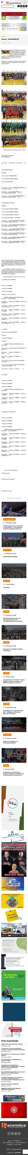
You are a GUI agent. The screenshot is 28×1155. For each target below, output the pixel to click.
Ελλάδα (6, 611)
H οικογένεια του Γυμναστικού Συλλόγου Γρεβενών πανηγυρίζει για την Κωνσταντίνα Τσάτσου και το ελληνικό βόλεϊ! (13, 774)
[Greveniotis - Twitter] (21, 6)
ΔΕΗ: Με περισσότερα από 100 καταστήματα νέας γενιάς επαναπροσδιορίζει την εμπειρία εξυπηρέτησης (12, 620)
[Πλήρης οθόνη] (25, 935)
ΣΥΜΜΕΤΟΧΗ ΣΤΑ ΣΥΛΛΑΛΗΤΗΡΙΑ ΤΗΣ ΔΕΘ (12, 1044)
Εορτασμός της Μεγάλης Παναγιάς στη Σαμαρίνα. (13, 649)
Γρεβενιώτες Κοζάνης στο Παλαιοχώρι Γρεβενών (10, 742)
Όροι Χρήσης (16, 1141)
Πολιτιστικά (7, 550)
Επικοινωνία (17, 1144)
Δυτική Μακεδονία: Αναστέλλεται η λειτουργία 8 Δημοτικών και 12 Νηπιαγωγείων (13, 1072)
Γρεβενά (12, 519)
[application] (14, 930)
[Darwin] (17, 1152)
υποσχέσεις (6, 587)
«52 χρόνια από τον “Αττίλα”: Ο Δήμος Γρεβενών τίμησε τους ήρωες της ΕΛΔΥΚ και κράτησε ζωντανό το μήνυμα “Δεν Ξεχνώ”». (14, 681)
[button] (14, 930)
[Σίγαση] (22, 935)
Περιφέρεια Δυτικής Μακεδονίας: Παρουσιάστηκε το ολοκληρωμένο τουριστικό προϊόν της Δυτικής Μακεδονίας (13, 1066)
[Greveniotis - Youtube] (24, 6)
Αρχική (9, 1141)
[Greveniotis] (13, 3)
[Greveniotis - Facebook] (18, 6)
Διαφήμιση (10, 1144)
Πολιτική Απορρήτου (8, 1142)
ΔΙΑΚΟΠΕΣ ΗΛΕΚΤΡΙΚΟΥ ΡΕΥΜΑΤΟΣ (10, 1084)
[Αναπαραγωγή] (3, 935)
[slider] (13, 935)
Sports (6, 519)
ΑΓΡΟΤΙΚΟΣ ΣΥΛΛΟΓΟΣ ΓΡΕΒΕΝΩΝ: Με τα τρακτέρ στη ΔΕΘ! (11, 1060)
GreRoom (6, 580)
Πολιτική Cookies (20, 1142)
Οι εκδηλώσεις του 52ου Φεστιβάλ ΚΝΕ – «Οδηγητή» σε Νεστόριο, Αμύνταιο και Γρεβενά (13, 712)
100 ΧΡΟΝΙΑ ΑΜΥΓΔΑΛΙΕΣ (10, 556)
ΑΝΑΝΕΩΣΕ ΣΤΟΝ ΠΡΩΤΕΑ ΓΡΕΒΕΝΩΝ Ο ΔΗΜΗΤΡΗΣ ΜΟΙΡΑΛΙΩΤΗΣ (11, 1089)
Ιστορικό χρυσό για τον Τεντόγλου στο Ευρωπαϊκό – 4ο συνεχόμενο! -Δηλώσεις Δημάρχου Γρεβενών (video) (13, 527)
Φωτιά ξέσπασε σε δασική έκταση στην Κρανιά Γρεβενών (13, 1055)
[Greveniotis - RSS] (26, 6)
